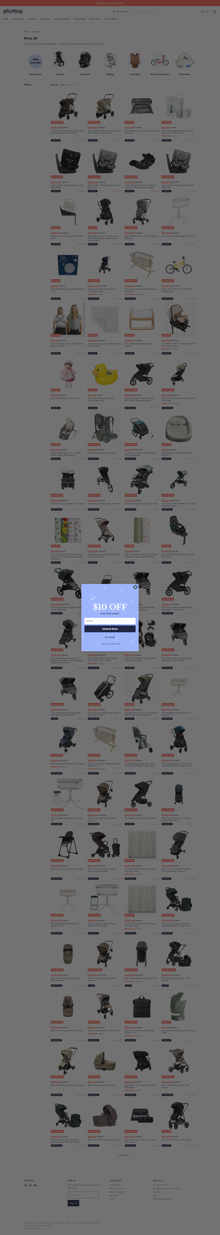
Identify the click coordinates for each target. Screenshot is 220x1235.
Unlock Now (110, 629)
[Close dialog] (135, 587)
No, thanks (110, 637)
